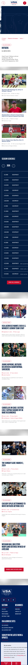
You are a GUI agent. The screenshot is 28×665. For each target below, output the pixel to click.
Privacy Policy (20, 655)
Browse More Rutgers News (14, 569)
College (4, 609)
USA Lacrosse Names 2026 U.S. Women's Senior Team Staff (14, 327)
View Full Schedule (14, 282)
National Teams (5, 616)
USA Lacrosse (5, 625)
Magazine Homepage (13, 38)
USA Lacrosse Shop (6, 630)
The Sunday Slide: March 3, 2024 (12, 464)
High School (5, 611)
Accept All (6, 663)
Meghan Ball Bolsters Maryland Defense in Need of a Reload (13, 547)
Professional (5, 614)
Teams (21, 38)
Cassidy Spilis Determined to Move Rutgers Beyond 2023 (14, 505)
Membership (18, 614)
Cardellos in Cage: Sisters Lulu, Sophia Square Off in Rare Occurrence (13, 410)
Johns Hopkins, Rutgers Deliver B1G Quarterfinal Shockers (12, 367)
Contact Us (18, 611)
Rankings (17, 609)
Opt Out (16, 663)
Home (4, 38)
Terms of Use (7, 657)
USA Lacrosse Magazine (7, 627)
